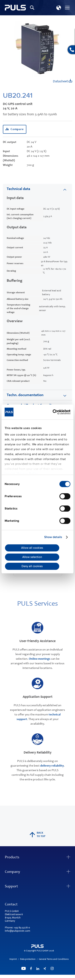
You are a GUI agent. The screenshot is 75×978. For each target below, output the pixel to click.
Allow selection (32, 557)
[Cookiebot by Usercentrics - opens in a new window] (53, 412)
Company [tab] (12, 872)
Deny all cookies (32, 566)
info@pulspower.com (17, 931)
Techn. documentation (25, 395)
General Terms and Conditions (54, 959)
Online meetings (39, 658)
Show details (53, 537)
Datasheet (61, 81)
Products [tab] (12, 857)
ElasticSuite (52, 976)
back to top (41, 835)
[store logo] (15, 8)
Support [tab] (11, 887)
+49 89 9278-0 (22, 927)
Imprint (13, 959)
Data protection (28, 959)
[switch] (64, 497)
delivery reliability (52, 765)
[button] (59, 8)
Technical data (18, 189)
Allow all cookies (32, 548)
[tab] (37, 189)
